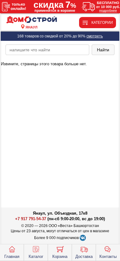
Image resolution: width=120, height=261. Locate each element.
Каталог (36, 256)
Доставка (84, 256)
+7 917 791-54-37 (30, 218)
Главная (11, 256)
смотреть (94, 36)
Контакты (108, 256)
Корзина (59, 256)
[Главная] (31, 20)
